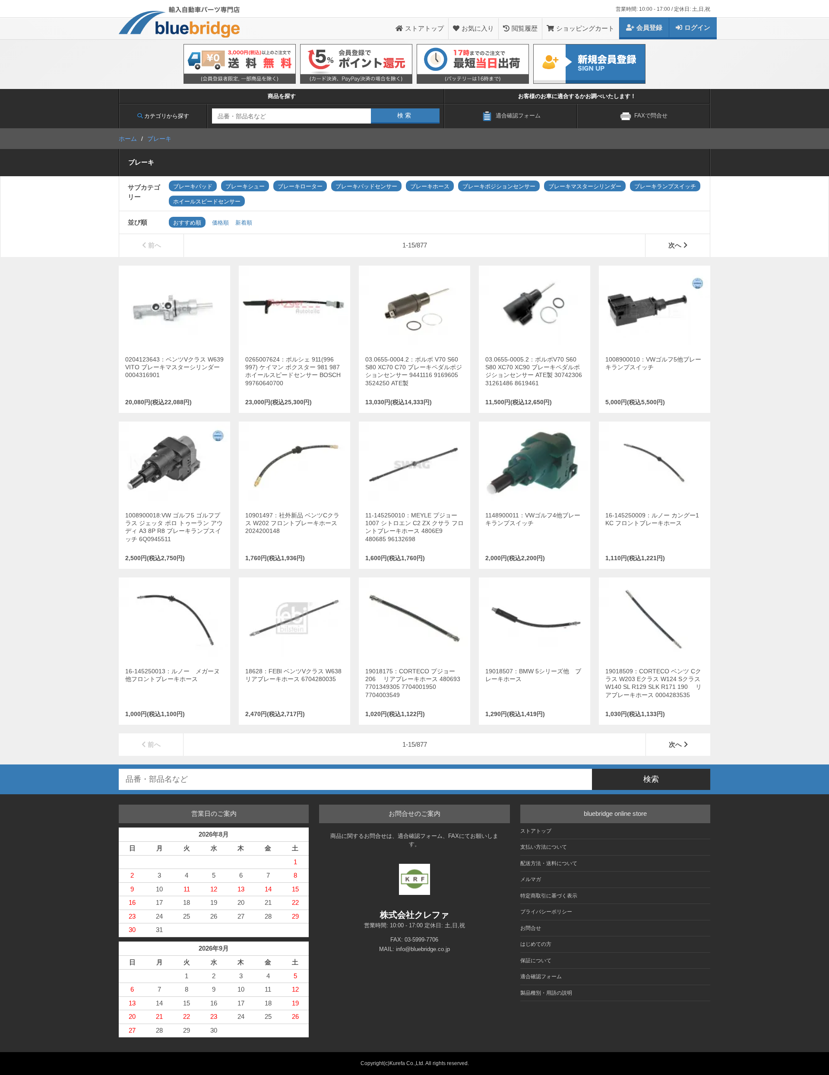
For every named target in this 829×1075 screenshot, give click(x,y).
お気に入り (478, 28)
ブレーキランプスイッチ (665, 186)
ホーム (128, 138)
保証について (535, 961)
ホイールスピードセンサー (206, 201)
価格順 (220, 222)
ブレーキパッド (192, 186)
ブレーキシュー (245, 186)
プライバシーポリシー (546, 912)
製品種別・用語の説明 (546, 993)
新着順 (243, 222)
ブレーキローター (300, 186)
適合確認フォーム (541, 977)
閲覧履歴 (525, 28)
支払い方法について (543, 847)
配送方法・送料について (548, 863)
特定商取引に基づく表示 (548, 896)
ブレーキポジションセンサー (498, 186)
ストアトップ (424, 28)
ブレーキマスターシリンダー (584, 186)
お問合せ (530, 928)
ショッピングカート (585, 28)
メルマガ (530, 879)
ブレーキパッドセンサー (366, 186)
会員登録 (649, 27)
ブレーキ (159, 138)
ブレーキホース (429, 186)
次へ (674, 245)
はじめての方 (535, 944)
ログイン (697, 27)
